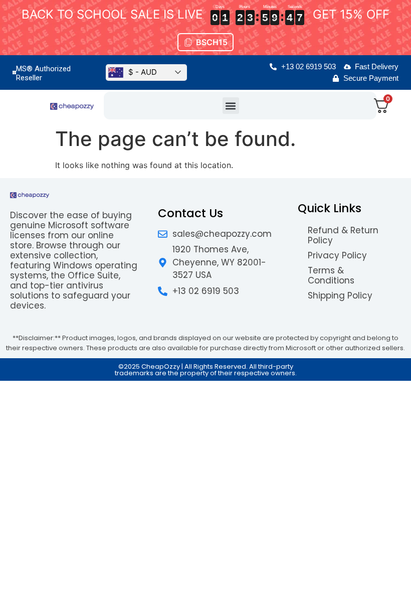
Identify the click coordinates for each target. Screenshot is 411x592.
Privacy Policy (337, 255)
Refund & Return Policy (343, 235)
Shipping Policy (340, 295)
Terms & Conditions (331, 275)
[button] (231, 105)
